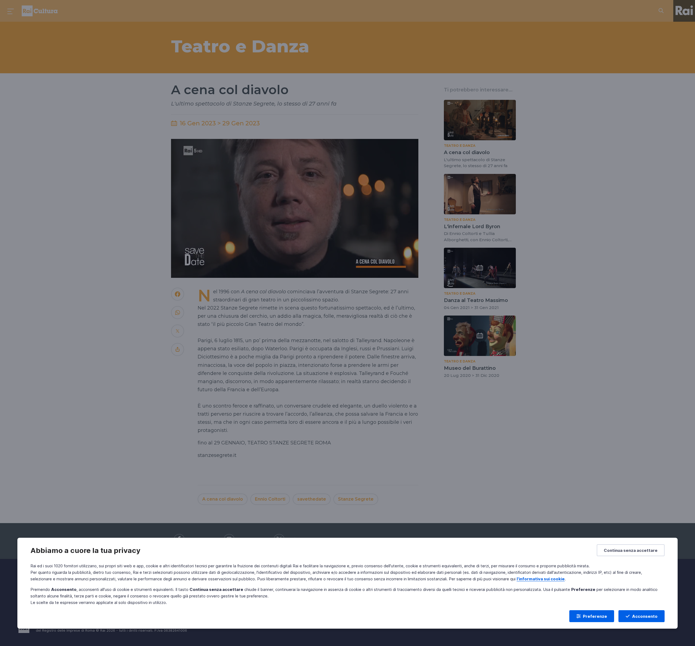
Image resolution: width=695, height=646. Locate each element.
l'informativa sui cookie (541, 578)
